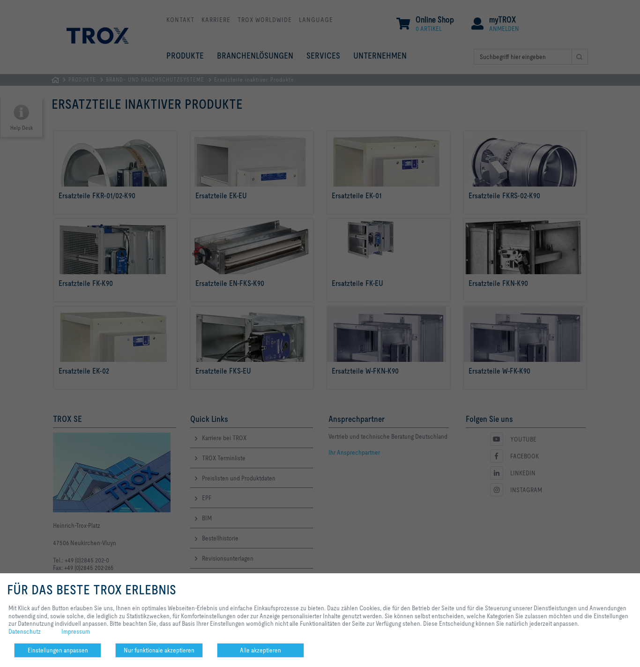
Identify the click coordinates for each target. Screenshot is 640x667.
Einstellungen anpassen (58, 650)
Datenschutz (24, 631)
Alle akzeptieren (260, 650)
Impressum (75, 631)
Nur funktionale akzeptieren (159, 650)
